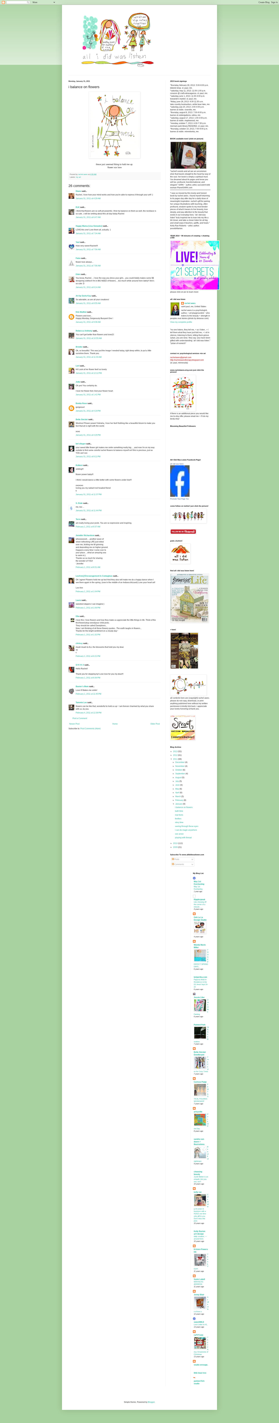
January (179, 804)
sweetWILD (199, 1322)
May (177, 789)
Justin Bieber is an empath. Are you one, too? (201, 1179)
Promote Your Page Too (179, 499)
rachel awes (190, 303)
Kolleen (79, 465)
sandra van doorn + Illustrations (199, 1141)
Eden (78, 274)
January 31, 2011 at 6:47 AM (88, 217)
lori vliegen (81, 444)
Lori (77, 366)
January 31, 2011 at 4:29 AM (88, 198)
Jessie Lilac (199, 997)
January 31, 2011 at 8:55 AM (88, 303)
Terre (78, 519)
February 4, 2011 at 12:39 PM (88, 713)
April (177, 792)
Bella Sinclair (82, 419)
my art (78, 177)
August (178, 777)
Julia (78, 382)
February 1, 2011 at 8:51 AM (88, 567)
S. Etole (79, 503)
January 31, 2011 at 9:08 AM (88, 322)
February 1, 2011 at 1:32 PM (88, 634)
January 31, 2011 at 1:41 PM (88, 395)
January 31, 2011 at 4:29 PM (88, 435)
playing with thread (183, 837)
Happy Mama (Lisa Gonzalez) (89, 226)
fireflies (178, 819)
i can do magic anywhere (186, 830)
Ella (77, 616)
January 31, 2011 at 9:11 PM (88, 456)
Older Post (155, 724)
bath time (179, 811)
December (180, 762)
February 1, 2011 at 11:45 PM (88, 694)
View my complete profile (181, 322)
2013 (175, 751)
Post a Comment (79, 718)
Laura (78, 600)
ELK (78, 207)
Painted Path (199, 1025)
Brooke (79, 347)
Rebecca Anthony (84, 331)
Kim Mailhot (81, 312)
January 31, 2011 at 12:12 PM (89, 373)
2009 (175, 847)
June (177, 785)
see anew (179, 834)
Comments (179, 864)
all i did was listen (177, 464)
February (179, 800)
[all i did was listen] (180, 496)
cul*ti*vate (198, 1335)
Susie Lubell (199, 1279)
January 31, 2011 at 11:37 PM (89, 494)
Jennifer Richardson (85, 535)
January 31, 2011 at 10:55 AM (89, 338)
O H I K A (80, 665)
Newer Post (74, 724)
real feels (179, 815)
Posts (176, 859)
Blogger (151, 1402)
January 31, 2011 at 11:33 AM (89, 357)
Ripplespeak (199, 899)
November (180, 766)
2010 (175, 843)
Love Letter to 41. (200, 1324)
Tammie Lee (81, 702)
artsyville (198, 1112)
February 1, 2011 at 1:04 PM (88, 591)
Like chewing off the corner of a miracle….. (200, 904)
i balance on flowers (184, 807)
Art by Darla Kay (83, 296)
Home (115, 724)
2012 (175, 755)
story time (179, 822)
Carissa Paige (200, 1082)
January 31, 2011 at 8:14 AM (88, 287)
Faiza (78, 258)
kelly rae (198, 1192)
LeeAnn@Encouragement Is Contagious (94, 576)
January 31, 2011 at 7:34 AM (88, 233)
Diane (78, 191)
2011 (175, 759)
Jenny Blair (199, 1295)
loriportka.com (200, 977)
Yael (78, 242)
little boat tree (200, 1373)
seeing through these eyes (186, 826)
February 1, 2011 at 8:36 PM (88, 678)
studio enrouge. (201, 1365)
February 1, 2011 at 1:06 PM (88, 608)
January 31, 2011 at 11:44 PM (89, 510)
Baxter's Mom (82, 686)
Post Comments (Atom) (90, 728)
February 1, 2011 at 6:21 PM (88, 656)
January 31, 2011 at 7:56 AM (88, 249)
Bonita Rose (81, 403)
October (179, 770)
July (177, 781)
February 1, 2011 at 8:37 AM (88, 527)
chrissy (79, 643)
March (178, 796)
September (180, 773)
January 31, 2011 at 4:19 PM (88, 411)
